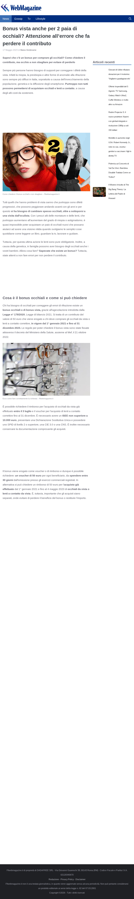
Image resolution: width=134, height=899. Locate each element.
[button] (130, 18)
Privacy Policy (67, 879)
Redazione (54, 879)
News (6, 18)
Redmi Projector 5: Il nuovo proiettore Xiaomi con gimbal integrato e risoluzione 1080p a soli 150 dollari (118, 121)
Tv (29, 18)
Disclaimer (80, 879)
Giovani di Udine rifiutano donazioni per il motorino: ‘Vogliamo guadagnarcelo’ (119, 74)
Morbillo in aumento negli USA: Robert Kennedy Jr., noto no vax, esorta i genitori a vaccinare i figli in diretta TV (119, 147)
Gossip (18, 18)
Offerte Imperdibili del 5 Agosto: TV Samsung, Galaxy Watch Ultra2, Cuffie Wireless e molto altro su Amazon (118, 95)
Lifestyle (40, 18)
